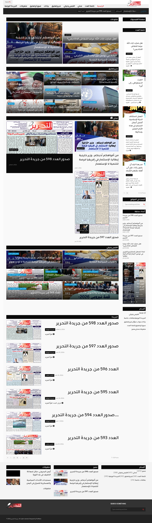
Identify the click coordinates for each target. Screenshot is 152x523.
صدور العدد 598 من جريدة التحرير (71, 11)
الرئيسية (100, 6)
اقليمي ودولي (69, 6)
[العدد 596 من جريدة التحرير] (23, 376)
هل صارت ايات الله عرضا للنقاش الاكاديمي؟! (92, 39)
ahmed (126, 269)
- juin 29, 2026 (139, 295)
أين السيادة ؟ (110, 106)
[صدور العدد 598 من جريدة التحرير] (39, 137)
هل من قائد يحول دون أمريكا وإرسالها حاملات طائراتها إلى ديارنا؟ (63, 94)
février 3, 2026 (11, 96)
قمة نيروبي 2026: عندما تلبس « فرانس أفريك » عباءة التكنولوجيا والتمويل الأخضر (91, 290)
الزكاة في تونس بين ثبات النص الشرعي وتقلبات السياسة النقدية (95, 58)
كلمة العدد (89, 6)
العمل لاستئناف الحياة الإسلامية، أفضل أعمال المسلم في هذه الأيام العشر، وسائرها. (136, 124)
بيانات (46, 6)
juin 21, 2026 (59, 375)
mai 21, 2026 (67, 297)
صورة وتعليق (35, 6)
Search (7, 2)
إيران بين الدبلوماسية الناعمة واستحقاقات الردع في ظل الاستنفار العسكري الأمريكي (26, 88)
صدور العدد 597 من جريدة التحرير (99, 237)
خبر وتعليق (56, 6)
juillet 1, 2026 (12, 52)
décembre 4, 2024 (87, 110)
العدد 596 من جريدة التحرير (30, 278)
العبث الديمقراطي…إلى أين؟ (136, 83)
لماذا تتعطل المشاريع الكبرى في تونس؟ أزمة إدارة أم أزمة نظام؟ (134, 254)
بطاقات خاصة (129, 318)
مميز (133, 329)
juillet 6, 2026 (13, 165)
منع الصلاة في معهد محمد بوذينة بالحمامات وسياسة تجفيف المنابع (65, 81)
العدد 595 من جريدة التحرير (93, 392)
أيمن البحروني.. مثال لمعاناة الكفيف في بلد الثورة (39, 473)
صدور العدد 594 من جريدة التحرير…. (85, 415)
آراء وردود (142, 313)
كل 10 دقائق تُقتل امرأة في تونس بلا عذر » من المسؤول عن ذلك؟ (26, 108)
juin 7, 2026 (59, 421)
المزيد (128, 66)
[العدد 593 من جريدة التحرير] (23, 444)
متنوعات (114, 19)
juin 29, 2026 (78, 242)
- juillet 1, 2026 (128, 271)
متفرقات (23, 6)
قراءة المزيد (12, 60)
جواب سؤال (136, 322)
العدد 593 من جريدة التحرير (45, 293)
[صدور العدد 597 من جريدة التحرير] (97, 202)
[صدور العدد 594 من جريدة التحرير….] (23, 422)
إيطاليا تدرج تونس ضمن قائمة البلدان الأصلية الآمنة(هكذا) (101, 81)
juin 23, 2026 (67, 266)
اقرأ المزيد (49, 334)
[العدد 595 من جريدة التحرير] (23, 399)
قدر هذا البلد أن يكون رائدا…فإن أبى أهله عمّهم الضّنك (134, 167)
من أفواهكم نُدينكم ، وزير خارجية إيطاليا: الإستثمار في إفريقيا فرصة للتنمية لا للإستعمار (38, 42)
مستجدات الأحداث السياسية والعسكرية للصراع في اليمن (38, 482)
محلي (80, 6)
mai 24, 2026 (11, 297)
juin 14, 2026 (60, 398)
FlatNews (38, 519)
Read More (127, 300)
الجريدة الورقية (11, 6)
